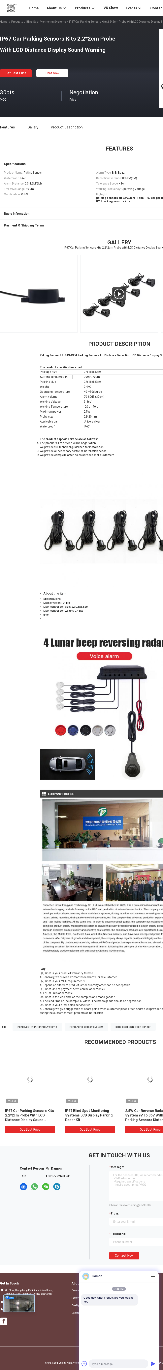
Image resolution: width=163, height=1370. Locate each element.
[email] (23, 1186)
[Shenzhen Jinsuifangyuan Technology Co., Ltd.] (12, 7)
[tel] (68, 1186)
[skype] (56, 1186)
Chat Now (52, 73)
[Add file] (84, 1363)
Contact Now (124, 1255)
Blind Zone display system (86, 1026)
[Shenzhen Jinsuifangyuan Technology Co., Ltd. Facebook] (3, 1321)
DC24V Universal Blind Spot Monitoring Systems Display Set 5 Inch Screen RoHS (28, 1115)
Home (4, 21)
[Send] (153, 1363)
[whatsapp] (34, 1186)
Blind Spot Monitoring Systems (46, 21)
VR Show (111, 8)
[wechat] (45, 1186)
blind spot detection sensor (133, 1026)
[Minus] (153, 1276)
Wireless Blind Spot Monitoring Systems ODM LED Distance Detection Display (89, 1115)
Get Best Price (16, 73)
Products (17, 21)
